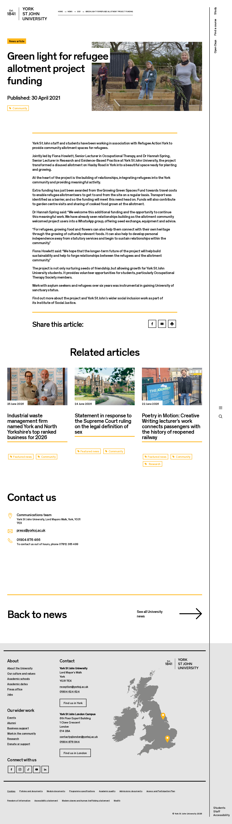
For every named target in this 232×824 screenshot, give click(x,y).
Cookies (11, 791)
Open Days (215, 46)
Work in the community (21, 733)
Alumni (11, 723)
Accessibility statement (46, 800)
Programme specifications (82, 791)
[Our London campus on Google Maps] (167, 739)
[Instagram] (20, 769)
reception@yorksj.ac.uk (74, 686)
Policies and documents (31, 791)
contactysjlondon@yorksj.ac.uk (79, 736)
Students (219, 808)
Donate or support (18, 744)
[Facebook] (11, 769)
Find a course (215, 27)
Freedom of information (18, 800)
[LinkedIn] (45, 769)
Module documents (56, 791)
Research (13, 738)
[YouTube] (36, 769)
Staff (216, 811)
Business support (18, 728)
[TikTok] (28, 769)
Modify (117, 800)
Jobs (10, 694)
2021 (78, 11)
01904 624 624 (70, 691)
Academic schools (18, 678)
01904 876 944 (70, 742)
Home (60, 11)
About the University (19, 668)
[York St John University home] (27, 13)
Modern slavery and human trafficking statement (86, 800)
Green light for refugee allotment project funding (109, 11)
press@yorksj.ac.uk (31, 530)
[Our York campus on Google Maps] (163, 716)
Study (215, 11)
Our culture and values (21, 673)
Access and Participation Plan (160, 791)
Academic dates (17, 684)
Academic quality (107, 791)
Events (11, 717)
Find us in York (73, 703)
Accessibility (221, 814)
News (70, 11)
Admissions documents (130, 791)
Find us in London (75, 753)
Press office (14, 689)
